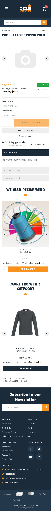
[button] (25, 136)
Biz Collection (31, 348)
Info (16, 91)
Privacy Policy (7, 451)
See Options (25, 368)
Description (12, 152)
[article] (25, 238)
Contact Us (31, 432)
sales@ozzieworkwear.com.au (17, 478)
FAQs (29, 436)
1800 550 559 (10, 474)
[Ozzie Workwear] (25, 9)
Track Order (6, 428)
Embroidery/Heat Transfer (12, 436)
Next (46, 58)
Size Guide (41, 89)
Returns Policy (7, 455)
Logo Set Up (25, 252)
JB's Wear (6, 30)
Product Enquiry (26, 130)
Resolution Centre (9, 432)
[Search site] (44, 22)
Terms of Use (7, 446)
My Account (6, 424)
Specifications (13, 170)
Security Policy (7, 459)
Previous (4, 58)
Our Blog (30, 428)
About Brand (13, 178)
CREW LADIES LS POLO (25, 351)
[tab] (25, 152)
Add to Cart (28, 269)
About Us (31, 424)
